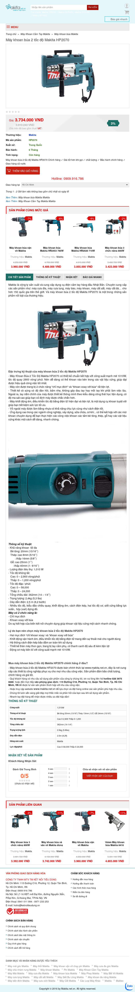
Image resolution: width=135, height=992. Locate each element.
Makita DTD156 (82, 12)
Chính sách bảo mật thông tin (21, 935)
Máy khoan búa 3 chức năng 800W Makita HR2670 (114, 250)
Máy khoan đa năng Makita (102, 977)
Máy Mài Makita (16, 973)
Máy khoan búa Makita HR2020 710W (52, 249)
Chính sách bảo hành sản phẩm (22, 930)
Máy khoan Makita (50, 969)
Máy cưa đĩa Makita (38, 973)
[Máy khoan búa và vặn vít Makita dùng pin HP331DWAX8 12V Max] (20, 820)
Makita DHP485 (65, 12)
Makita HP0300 (49, 12)
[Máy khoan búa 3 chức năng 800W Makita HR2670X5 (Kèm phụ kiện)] (83, 226)
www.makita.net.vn (95, 668)
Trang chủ (11, 34)
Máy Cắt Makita (68, 980)
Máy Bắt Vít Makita (113, 973)
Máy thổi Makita (41, 966)
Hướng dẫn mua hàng (83, 879)
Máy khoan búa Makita (66, 34)
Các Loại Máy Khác (90, 980)
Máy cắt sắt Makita (43, 977)
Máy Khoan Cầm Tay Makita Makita (36, 201)
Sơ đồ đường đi (80, 896)
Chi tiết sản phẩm (19, 277)
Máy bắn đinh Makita (18, 980)
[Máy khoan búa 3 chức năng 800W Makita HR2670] (114, 226)
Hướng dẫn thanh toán (83, 883)
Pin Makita (69, 969)
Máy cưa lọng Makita (18, 977)
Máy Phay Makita (90, 973)
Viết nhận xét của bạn (99, 776)
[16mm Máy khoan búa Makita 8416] (83, 820)
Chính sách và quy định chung (22, 926)
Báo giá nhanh (119, 19)
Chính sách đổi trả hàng (19, 947)
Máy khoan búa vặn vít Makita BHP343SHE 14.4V (52, 845)
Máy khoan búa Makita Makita (34, 197)
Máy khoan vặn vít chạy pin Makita (72, 966)
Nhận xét (72, 277)
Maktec (119, 980)
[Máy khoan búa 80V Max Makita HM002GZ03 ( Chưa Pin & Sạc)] (114, 820)
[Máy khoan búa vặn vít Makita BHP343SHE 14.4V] (51, 820)
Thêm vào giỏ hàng (25, 171)
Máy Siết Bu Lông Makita (71, 977)
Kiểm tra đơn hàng (81, 892)
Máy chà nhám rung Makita (22, 969)
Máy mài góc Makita (18, 966)
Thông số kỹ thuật (48, 277)
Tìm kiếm (92, 7)
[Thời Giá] (16, 7)
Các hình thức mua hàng (84, 887)
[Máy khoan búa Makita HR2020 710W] (51, 226)
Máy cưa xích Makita (44, 980)
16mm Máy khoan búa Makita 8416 (83, 843)
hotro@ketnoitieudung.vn (27, 905)
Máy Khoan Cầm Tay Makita (35, 34)
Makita (32, 134)
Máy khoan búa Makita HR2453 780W (20, 249)
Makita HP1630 (40, 15)
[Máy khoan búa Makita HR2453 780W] (20, 226)
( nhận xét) (24, 783)
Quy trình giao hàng (17, 943)
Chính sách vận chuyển (18, 939)
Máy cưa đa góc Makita (106, 966)
